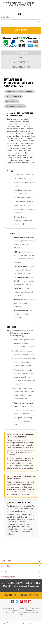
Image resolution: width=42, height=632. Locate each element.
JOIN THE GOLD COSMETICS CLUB (21, 595)
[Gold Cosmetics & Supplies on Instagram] (26, 602)
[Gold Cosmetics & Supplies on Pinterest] (22, 602)
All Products (6, 560)
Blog (22, 614)
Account (5, 571)
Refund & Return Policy (12, 610)
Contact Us (23, 608)
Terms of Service (31, 610)
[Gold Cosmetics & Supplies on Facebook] (13, 602)
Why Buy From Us (8, 608)
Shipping (34, 608)
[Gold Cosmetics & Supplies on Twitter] (18, 602)
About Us (5, 566)
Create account (8, 576)
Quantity (5, 17)
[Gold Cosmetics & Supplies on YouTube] (30, 602)
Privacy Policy (9, 612)
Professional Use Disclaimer (28, 612)
